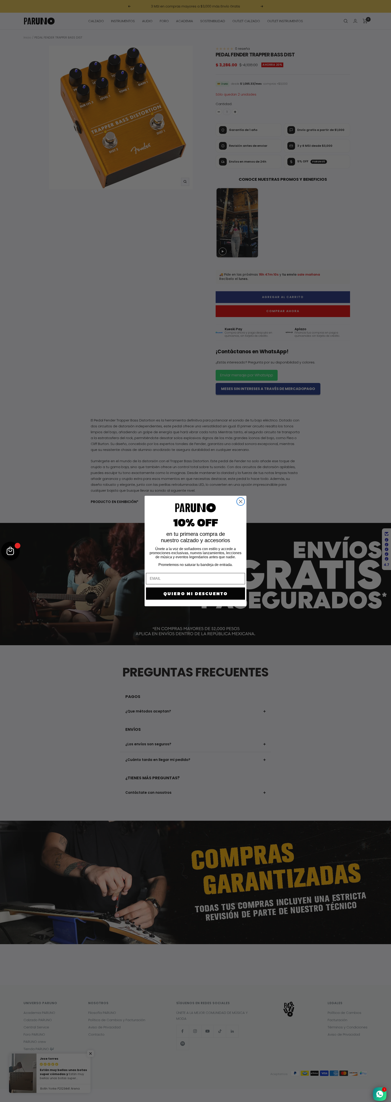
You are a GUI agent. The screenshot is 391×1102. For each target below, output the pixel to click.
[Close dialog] (241, 501)
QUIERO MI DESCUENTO (195, 593)
